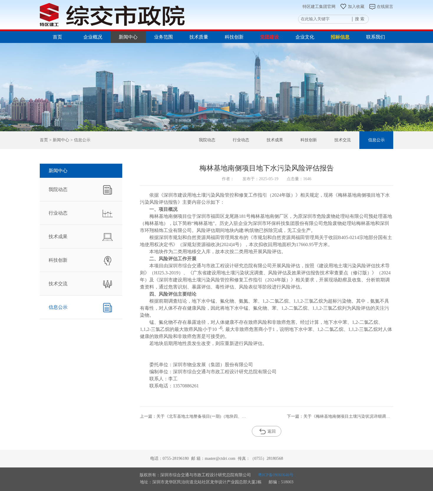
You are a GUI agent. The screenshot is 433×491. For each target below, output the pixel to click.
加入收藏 (356, 6)
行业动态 (241, 140)
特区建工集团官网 (319, 6)
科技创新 (234, 36)
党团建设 (269, 36)
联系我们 (375, 36)
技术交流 (342, 140)
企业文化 (304, 36)
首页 (57, 36)
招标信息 (340, 36)
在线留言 (385, 6)
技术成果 (275, 140)
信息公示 (376, 140)
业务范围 (163, 36)
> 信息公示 (79, 140)
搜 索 (359, 19)
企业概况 (92, 36)
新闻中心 (128, 36)
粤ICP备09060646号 (275, 475)
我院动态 (207, 140)
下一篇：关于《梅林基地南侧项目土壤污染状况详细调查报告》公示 (340, 416)
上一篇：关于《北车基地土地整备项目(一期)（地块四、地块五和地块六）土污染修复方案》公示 (193, 416)
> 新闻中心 (58, 140)
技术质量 (198, 36)
